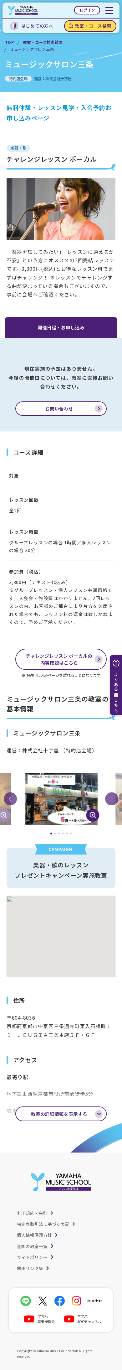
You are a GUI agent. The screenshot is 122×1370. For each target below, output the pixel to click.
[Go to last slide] (10, 799)
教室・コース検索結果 (43, 42)
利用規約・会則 (32, 1213)
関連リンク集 (30, 1268)
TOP (9, 42)
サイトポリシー (32, 1257)
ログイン (87, 10)
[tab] (51, 833)
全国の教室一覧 (32, 1246)
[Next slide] (111, 799)
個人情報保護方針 (34, 1235)
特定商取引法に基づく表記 (43, 1224)
